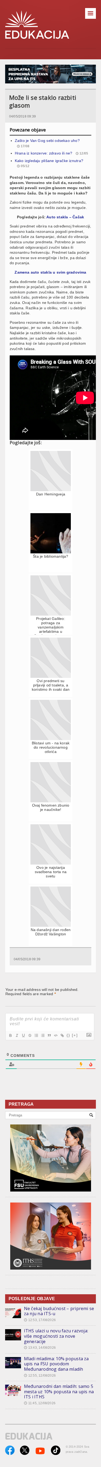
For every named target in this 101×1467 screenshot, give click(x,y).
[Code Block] (55, 1035)
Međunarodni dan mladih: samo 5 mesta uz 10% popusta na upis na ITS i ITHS (59, 1391)
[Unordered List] (42, 1035)
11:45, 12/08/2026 (39, 1403)
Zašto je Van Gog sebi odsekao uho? (47, 140)
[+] (75, 1035)
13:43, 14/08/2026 (40, 1348)
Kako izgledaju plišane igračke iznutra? (49, 161)
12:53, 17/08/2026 (40, 1320)
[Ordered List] (36, 1035)
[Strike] (29, 1035)
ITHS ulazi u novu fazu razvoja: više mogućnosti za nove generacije (56, 1336)
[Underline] (23, 1035)
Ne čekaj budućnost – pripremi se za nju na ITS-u (59, 1311)
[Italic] (16, 1035)
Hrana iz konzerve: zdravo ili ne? (43, 153)
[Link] (62, 1035)
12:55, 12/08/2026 (40, 1375)
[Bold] (10, 1035)
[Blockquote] (49, 1035)
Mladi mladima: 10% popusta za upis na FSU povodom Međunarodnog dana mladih (56, 1364)
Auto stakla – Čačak (65, 217)
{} (68, 1035)
